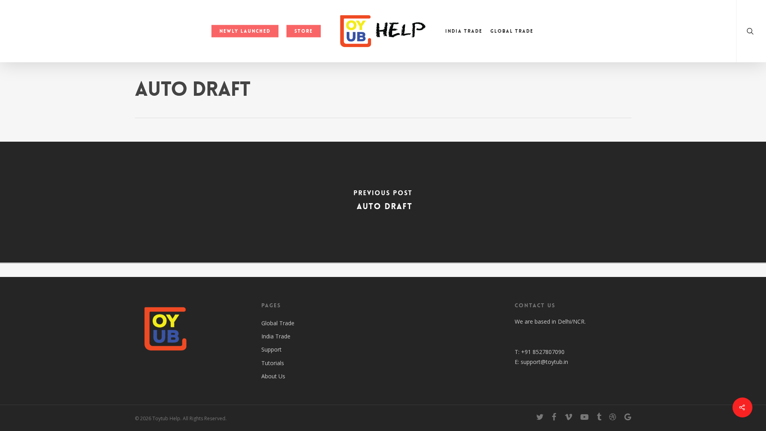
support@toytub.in (544, 362)
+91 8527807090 (543, 352)
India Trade (463, 31)
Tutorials (272, 363)
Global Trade (511, 31)
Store (303, 31)
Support (271, 349)
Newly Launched (244, 31)
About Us (273, 376)
